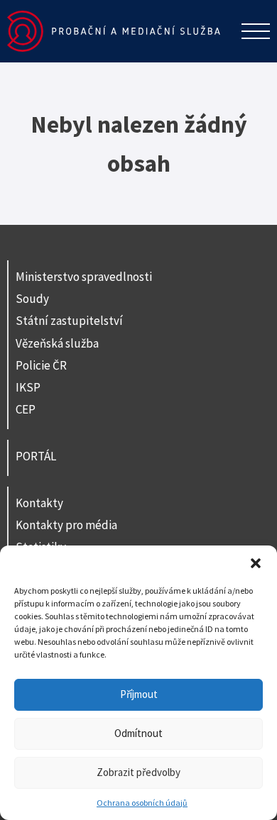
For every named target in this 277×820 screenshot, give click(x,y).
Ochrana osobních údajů (142, 802)
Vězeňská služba (57, 343)
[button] (256, 563)
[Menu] (255, 31)
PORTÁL (36, 456)
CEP (26, 409)
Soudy (32, 298)
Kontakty (39, 503)
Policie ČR (41, 365)
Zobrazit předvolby (138, 772)
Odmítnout (138, 733)
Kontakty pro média (66, 525)
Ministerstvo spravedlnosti (84, 276)
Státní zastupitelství (69, 320)
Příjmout (139, 694)
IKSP (28, 387)
